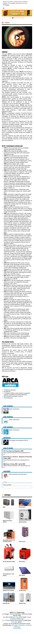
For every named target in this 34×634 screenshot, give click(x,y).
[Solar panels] (25, 570)
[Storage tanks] (25, 583)
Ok (3, 8)
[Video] (17, 37)
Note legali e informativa (18, 625)
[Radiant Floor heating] (9, 585)
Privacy (7, 5)
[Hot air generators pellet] (9, 552)
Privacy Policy (17, 628)
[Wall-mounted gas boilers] (9, 515)
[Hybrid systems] (25, 515)
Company (7, 23)
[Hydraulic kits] (9, 597)
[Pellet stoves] (25, 532)
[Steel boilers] (25, 553)
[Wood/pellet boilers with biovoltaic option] (9, 534)
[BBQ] (9, 502)
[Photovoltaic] (25, 502)
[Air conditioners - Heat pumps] (9, 568)
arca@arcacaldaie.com (17, 619)
